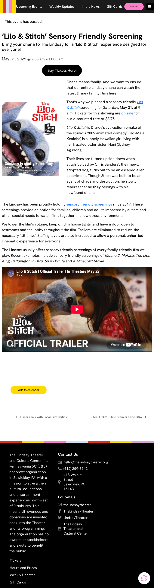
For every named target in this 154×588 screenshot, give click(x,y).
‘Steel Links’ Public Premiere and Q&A (117, 417)
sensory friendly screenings (89, 204)
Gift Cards (18, 582)
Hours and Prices (23, 567)
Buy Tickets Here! (62, 70)
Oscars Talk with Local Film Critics (43, 417)
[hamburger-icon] (150, 6)
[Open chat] (144, 578)
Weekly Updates (22, 575)
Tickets (15, 560)
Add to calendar (28, 390)
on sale (127, 113)
